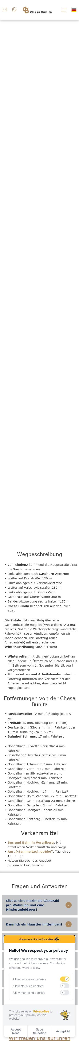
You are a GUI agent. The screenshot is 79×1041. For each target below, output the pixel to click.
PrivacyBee (41, 1011)
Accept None (16, 1031)
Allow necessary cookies (29, 979)
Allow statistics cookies (28, 986)
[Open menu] (63, 10)
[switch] (65, 979)
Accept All (63, 1031)
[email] (5, 10)
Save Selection (39, 1031)
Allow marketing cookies (29, 992)
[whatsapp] (14, 10)
